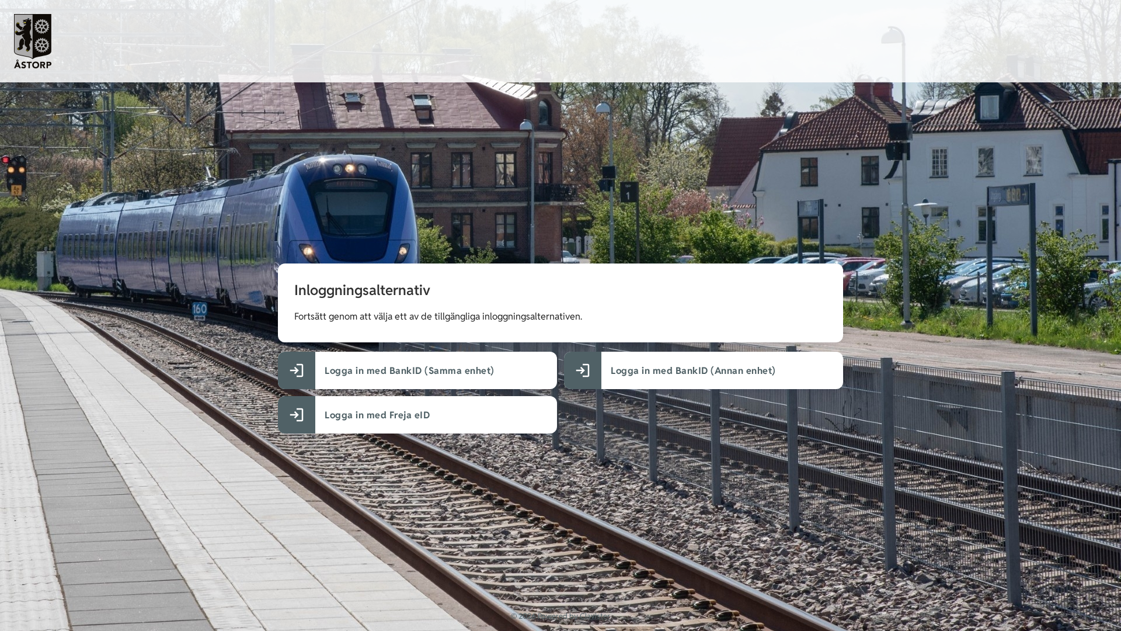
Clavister (595, 616)
